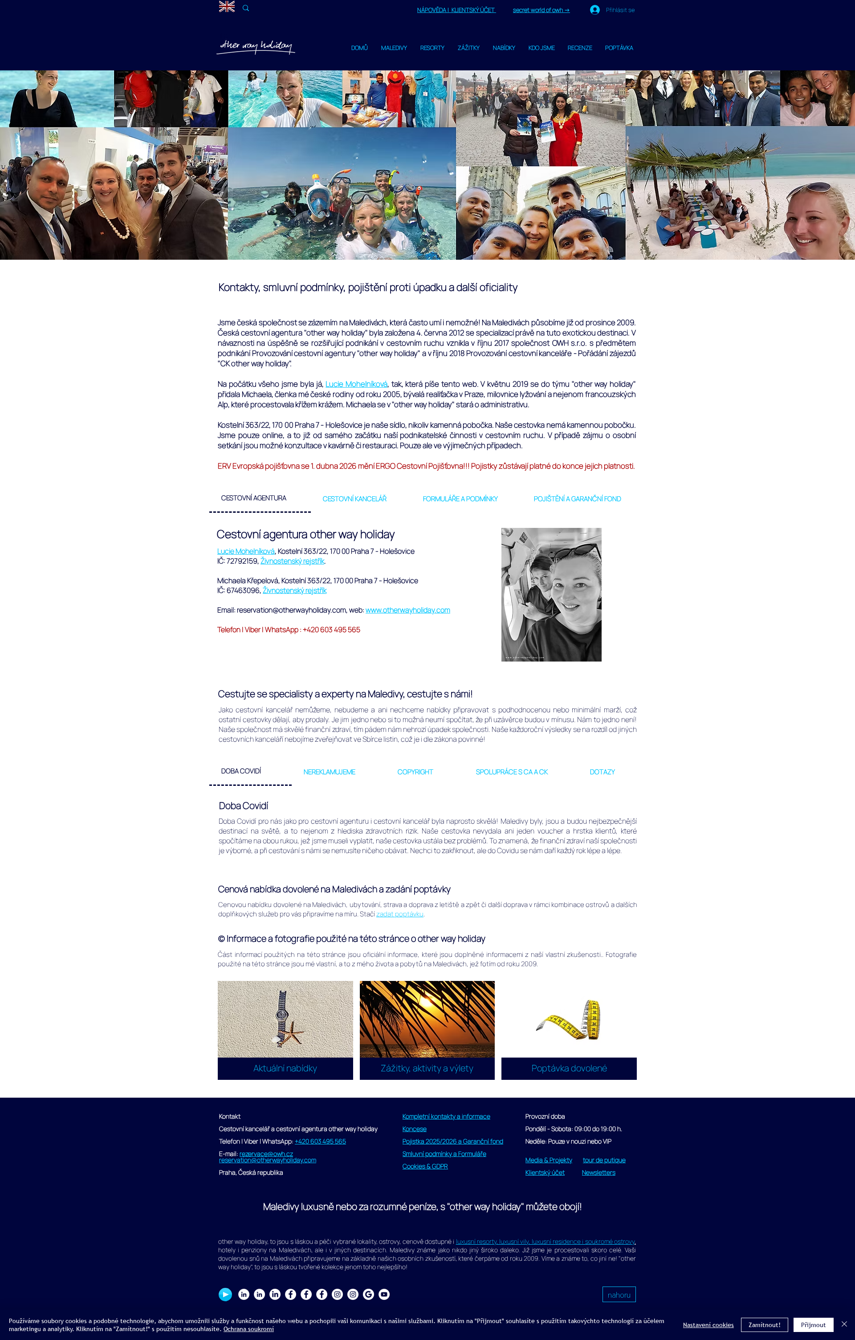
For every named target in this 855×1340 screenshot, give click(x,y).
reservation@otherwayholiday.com (291, 610)
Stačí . (392, 914)
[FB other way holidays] (321, 1294)
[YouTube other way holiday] (384, 1294)
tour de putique (604, 1160)
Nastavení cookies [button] (708, 1325)
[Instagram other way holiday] (337, 1294)
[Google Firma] (368, 1294)
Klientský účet (545, 1172)
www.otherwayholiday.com (408, 610)
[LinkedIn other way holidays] (275, 1294)
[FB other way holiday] (306, 1294)
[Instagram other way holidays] (352, 1294)
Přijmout (813, 1325)
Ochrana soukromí (249, 1329)
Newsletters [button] (598, 1172)
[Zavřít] (844, 1325)
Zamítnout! (765, 1325)
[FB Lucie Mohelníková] (290, 1294)
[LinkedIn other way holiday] (259, 1294)
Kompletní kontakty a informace (446, 1116)
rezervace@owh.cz (266, 1153)
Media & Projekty (548, 1160)
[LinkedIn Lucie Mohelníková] (243, 1294)
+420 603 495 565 (320, 1141)
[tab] (260, 498)
